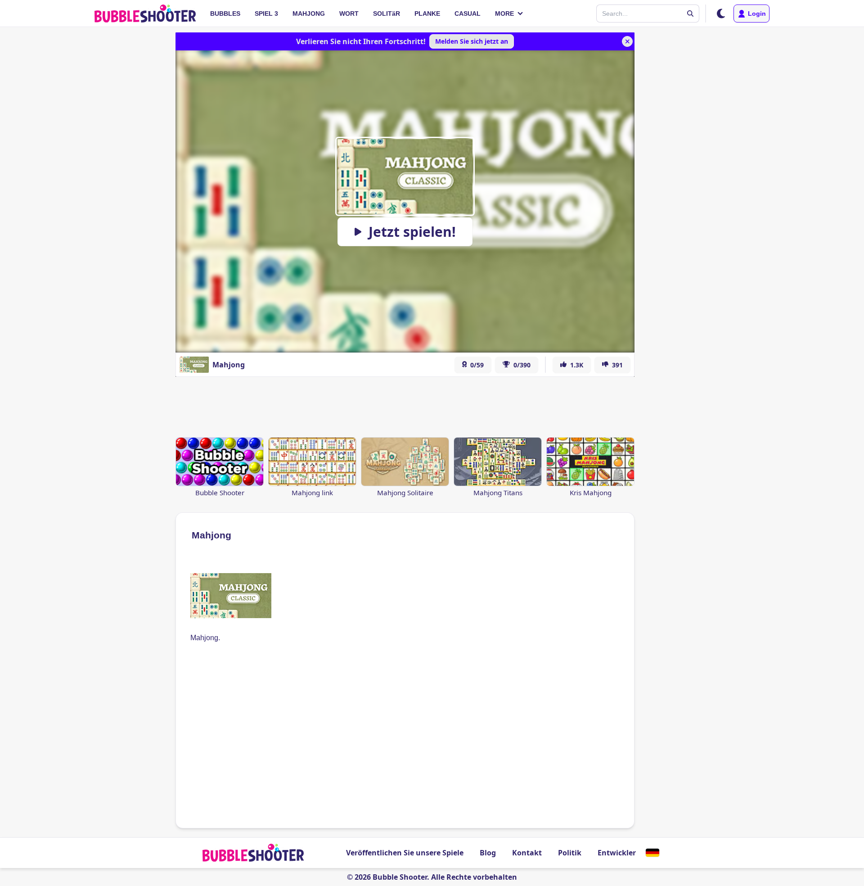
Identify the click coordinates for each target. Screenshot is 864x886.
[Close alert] (627, 41)
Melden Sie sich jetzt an (471, 41)
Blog (488, 853)
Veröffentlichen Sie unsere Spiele (405, 853)
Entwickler (617, 853)
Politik (569, 853)
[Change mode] (721, 14)
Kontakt (527, 853)
